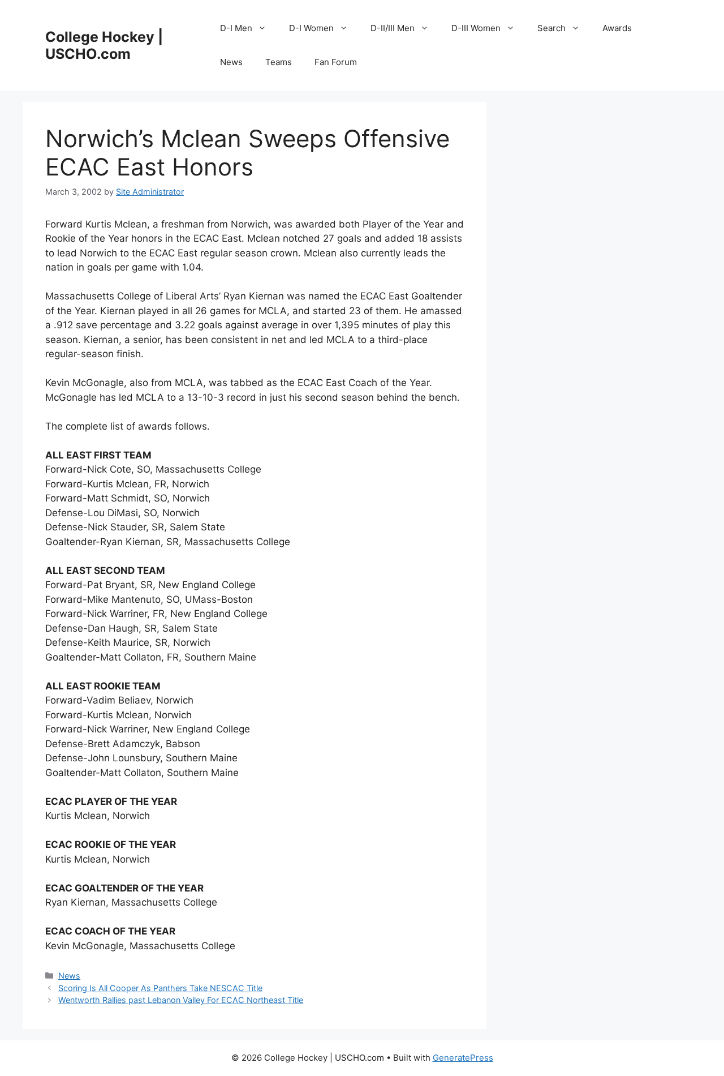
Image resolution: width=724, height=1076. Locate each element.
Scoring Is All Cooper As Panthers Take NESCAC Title (160, 988)
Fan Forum (335, 62)
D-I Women (311, 28)
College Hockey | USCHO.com (104, 45)
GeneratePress (463, 1057)
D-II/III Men (392, 28)
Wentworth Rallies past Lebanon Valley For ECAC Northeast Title (180, 1000)
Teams (278, 62)
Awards (617, 28)
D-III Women (476, 28)
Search (551, 28)
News (231, 62)
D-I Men (236, 28)
